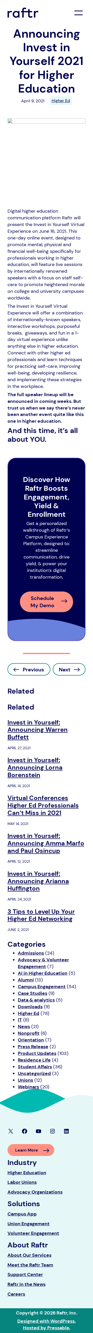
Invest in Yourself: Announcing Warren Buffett (37, 730)
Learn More (26, 1150)
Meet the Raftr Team (30, 1265)
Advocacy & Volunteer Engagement (43, 963)
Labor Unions (22, 1182)
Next (64, 669)
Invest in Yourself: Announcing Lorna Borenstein (35, 767)
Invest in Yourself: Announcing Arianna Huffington (38, 881)
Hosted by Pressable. (46, 1328)
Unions (25, 1080)
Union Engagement (28, 1224)
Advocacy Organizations (35, 1192)
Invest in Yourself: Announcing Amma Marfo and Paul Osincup (45, 843)
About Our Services (29, 1255)
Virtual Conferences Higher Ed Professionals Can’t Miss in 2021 (43, 805)
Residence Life (34, 1060)
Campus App (22, 1214)
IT (20, 1020)
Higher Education (26, 1173)
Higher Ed (61, 100)
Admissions (31, 953)
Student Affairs (35, 1067)
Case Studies (32, 993)
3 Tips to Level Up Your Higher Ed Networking (41, 915)
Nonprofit (29, 1033)
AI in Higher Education (42, 973)
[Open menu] (78, 13)
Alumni (26, 980)
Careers (16, 1294)
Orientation (31, 1040)
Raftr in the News (26, 1284)
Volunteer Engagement (33, 1233)
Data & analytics (36, 1000)
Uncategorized (34, 1073)
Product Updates (37, 1053)
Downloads (30, 1007)
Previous (33, 669)
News (24, 1026)
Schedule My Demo (42, 602)
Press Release (33, 1047)
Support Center (25, 1274)
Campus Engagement (42, 987)
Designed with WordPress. (46, 1321)
